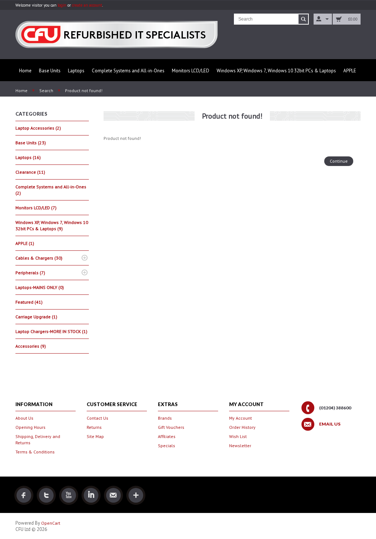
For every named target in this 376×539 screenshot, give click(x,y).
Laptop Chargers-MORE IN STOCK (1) (51, 331)
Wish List (238, 436)
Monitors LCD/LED (190, 71)
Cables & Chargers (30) (38, 258)
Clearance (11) (30, 172)
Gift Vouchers (171, 427)
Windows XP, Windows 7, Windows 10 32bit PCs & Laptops (276, 71)
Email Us (329, 424)
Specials (166, 445)
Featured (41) (29, 302)
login (62, 5)
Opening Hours (30, 427)
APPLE (349, 71)
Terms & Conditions (35, 452)
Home (25, 71)
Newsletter (240, 445)
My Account (240, 418)
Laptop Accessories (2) (38, 128)
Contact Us (97, 418)
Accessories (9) (30, 346)
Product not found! (83, 90)
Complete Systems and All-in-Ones (128, 71)
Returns (94, 427)
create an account (87, 5)
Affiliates (167, 436)
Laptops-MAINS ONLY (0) (39, 287)
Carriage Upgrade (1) (36, 316)
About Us (24, 418)
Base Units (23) (30, 142)
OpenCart (50, 523)
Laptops (76, 71)
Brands (165, 418)
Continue (339, 161)
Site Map (95, 436)
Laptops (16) (28, 157)
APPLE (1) (24, 243)
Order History (242, 427)
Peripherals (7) (30, 272)
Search (46, 90)
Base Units (50, 71)
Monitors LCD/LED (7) (36, 207)
